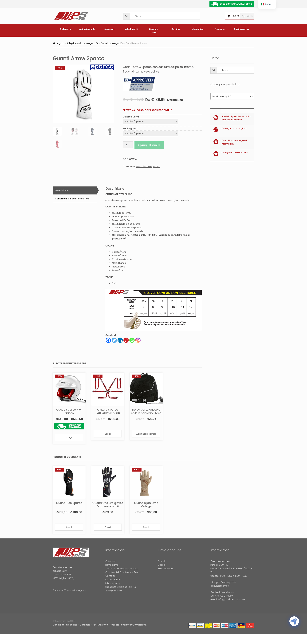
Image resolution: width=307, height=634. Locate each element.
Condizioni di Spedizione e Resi (121, 572)
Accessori (109, 29)
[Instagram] (138, 340)
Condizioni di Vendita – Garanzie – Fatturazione (80, 624)
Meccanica (197, 29)
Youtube (69, 590)
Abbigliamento (87, 29)
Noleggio (220, 29)
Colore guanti (131, 116)
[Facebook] (108, 340)
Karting (175, 29)
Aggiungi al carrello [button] (146, 433)
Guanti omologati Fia (112, 43)
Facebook (58, 590)
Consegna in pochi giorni (233, 128)
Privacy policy (112, 583)
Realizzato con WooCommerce (128, 624)
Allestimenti (131, 29)
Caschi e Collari (153, 31)
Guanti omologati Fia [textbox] (231, 96)
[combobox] (232, 96)
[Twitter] (114, 340)
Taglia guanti (130, 128)
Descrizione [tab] (61, 190)
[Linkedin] (120, 340)
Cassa (161, 564)
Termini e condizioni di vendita (121, 568)
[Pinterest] (126, 340)
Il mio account (165, 568)
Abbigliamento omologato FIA (82, 43)
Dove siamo (112, 564)
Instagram (80, 590)
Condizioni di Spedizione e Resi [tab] (72, 198)
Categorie (65, 29)
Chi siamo (110, 561)
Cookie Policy (112, 579)
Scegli (69, 437)
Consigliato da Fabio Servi (234, 152)
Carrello (162, 561)
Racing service (241, 29)
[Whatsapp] (132, 340)
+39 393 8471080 (224, 595)
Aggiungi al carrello (149, 145)
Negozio (60, 43)
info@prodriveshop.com (231, 599)
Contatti (110, 575)
